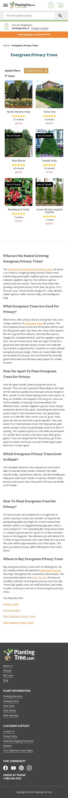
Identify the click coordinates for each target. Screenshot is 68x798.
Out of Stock (13, 135)
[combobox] (34, 15)
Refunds (7, 745)
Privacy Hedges (12, 610)
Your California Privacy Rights (18, 750)
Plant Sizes (8, 705)
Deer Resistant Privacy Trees (19, 616)
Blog (5, 680)
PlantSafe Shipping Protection (18, 740)
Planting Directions (12, 696)
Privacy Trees (10, 604)
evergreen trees (33, 323)
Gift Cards (8, 675)
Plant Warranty (10, 715)
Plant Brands (9, 710)
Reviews (7, 670)
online (43, 570)
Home (6, 45)
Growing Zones (11, 701)
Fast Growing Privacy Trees (18, 622)
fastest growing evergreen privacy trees (30, 269)
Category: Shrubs (34, 70)
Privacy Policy (10, 736)
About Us (8, 665)
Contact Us (9, 731)
